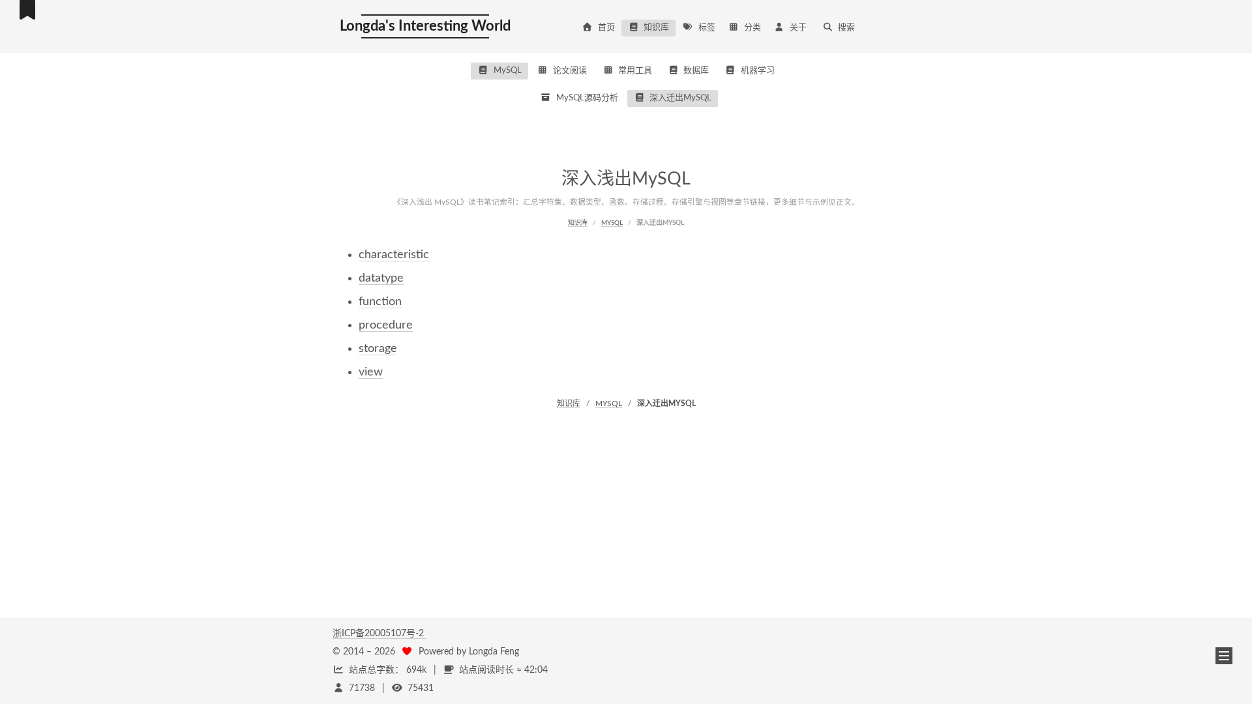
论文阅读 (570, 70)
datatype (381, 278)
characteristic (394, 255)
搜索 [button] (846, 27)
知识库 (656, 27)
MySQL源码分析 (587, 98)
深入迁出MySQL (680, 98)
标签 (706, 27)
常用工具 (635, 70)
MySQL (508, 70)
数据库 (696, 70)
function (380, 302)
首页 (606, 27)
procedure (386, 325)
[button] (1223, 655)
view (371, 372)
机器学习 (758, 70)
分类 (752, 27)
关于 (798, 27)
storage (378, 349)
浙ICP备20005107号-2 (379, 633)
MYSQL (612, 223)
